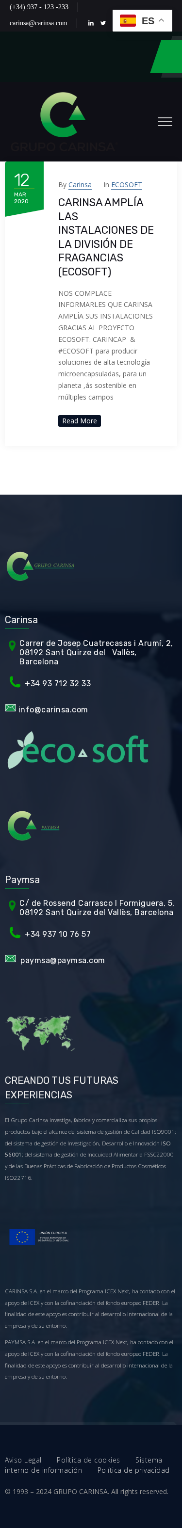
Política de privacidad (134, 1470)
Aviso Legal (31, 1459)
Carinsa (80, 184)
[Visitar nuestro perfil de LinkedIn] (93, 23)
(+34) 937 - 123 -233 (39, 7)
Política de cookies (96, 1459)
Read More (79, 420)
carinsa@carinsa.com (38, 23)
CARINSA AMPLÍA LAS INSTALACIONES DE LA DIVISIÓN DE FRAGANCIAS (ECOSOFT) (106, 237)
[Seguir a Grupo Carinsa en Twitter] (105, 23)
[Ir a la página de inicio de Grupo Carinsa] (64, 122)
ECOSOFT (126, 184)
